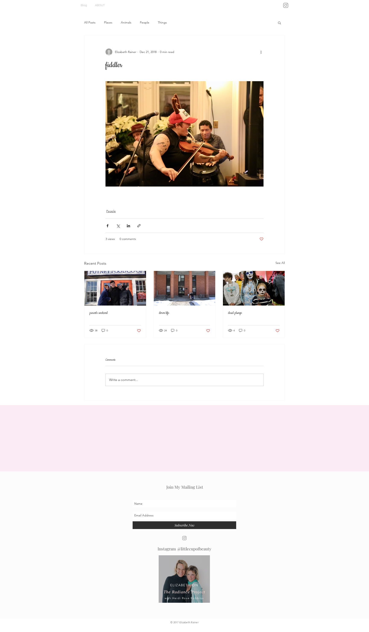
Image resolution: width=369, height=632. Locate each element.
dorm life (164, 313)
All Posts (89, 22)
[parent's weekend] (115, 288)
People (144, 22)
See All (280, 263)
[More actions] (261, 51)
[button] (279, 22)
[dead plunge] (254, 288)
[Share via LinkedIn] (128, 226)
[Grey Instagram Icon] (285, 5)
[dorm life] (184, 288)
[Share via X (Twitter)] (118, 226)
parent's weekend (98, 313)
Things (162, 22)
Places (108, 22)
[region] (184, 582)
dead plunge (235, 313)
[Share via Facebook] (107, 226)
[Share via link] (139, 226)
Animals (126, 22)
